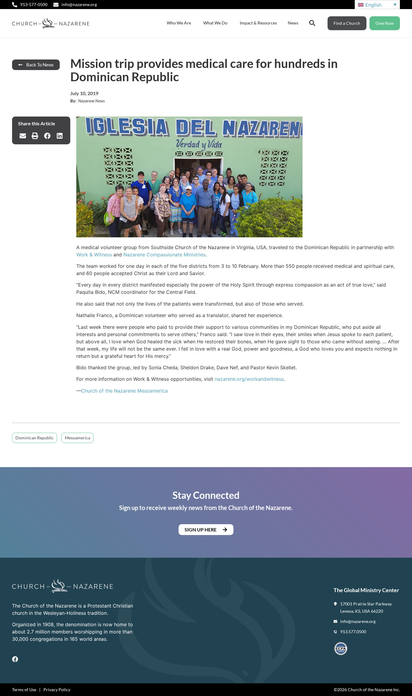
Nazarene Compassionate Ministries (164, 255)
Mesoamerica (77, 437)
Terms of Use (24, 689)
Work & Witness (94, 255)
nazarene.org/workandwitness (249, 379)
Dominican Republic (34, 437)
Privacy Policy (56, 689)
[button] (22, 135)
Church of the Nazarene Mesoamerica (124, 391)
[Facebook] (15, 659)
